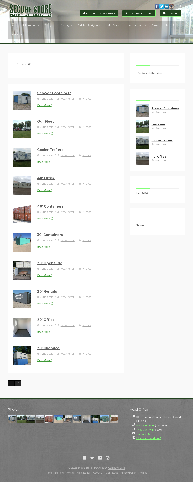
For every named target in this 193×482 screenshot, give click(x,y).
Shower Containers (54, 93)
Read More (44, 105)
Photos (155, 25)
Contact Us (171, 13)
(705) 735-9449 (145, 429)
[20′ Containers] (104, 419)
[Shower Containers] (22, 100)
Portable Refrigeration (89, 25)
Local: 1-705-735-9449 (140, 13)
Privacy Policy (128, 472)
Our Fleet (45, 121)
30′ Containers (50, 235)
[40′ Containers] (22, 214)
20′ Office (46, 320)
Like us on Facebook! (148, 438)
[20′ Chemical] (22, 355)
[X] (92, 458)
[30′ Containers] (22, 242)
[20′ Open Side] (22, 270)
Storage (48, 25)
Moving (65, 25)
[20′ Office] (22, 327)
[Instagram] (107, 458)
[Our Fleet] (22, 129)
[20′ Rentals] (22, 299)
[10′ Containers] (114, 419)
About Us (170, 25)
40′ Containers (50, 206)
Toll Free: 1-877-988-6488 (100, 13)
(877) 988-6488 (145, 425)
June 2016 (142, 193)
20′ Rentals (47, 291)
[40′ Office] (22, 185)
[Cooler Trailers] (22, 157)
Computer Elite (116, 467)
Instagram (171, 6)
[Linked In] (100, 458)
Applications (136, 25)
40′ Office (46, 178)
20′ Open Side (49, 263)
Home (14, 25)
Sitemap (142, 472)
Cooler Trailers (50, 150)
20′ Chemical (48, 348)
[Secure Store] (31, 10)
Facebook (157, 6)
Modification (114, 25)
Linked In (166, 6)
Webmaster (68, 98)
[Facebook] (84, 458)
